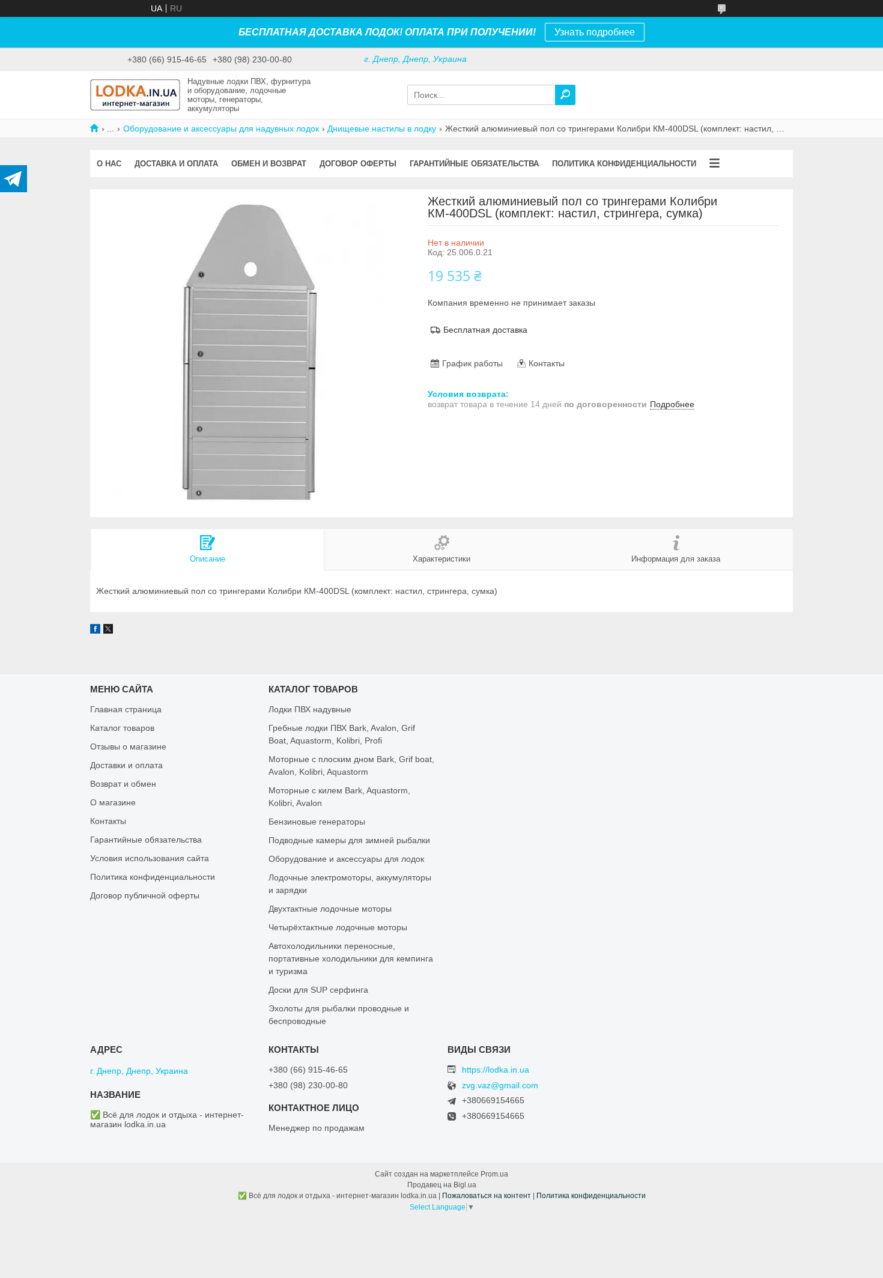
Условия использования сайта (149, 858)
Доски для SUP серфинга (318, 990)
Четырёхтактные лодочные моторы (338, 927)
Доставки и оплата (126, 765)
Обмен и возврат (268, 163)
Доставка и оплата (176, 163)
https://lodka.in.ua (495, 1069)
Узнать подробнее (594, 32)
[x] (108, 630)
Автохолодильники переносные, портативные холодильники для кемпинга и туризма (351, 958)
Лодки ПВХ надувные (310, 709)
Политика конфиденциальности (624, 163)
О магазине (113, 802)
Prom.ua (494, 1174)
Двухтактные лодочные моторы (330, 908)
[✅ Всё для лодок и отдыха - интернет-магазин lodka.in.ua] (135, 94)
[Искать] (565, 95)
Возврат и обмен (123, 784)
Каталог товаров (122, 728)
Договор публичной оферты (144, 895)
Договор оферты (358, 163)
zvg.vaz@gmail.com (500, 1085)
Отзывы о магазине (128, 746)
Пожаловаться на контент (486, 1196)
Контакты (108, 821)
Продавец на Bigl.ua (441, 1185)
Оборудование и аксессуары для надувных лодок (221, 128)
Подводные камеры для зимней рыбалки (349, 840)
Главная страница (126, 709)
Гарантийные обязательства (474, 163)
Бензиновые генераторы (317, 821)
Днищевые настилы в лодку (381, 128)
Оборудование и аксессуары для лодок (346, 859)
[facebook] (95, 630)
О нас (109, 163)
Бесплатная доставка (485, 330)
